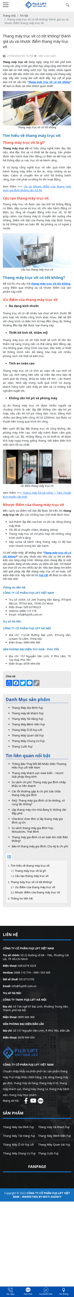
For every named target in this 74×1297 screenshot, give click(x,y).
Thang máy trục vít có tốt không (49, 82)
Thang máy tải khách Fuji (28, 713)
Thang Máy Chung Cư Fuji (28, 741)
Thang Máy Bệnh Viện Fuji (28, 724)
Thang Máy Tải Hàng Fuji (27, 719)
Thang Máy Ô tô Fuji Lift (27, 730)
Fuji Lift (43, 575)
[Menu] (6, 5)
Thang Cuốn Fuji (22, 746)
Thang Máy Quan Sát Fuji (28, 735)
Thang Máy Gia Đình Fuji (27, 708)
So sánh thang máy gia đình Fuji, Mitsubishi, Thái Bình (33, 829)
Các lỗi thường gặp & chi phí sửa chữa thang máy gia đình (36, 793)
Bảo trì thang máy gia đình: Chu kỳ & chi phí (40, 846)
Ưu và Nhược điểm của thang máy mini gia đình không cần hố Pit (37, 188)
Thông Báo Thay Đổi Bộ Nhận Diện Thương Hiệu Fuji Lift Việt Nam (39, 765)
